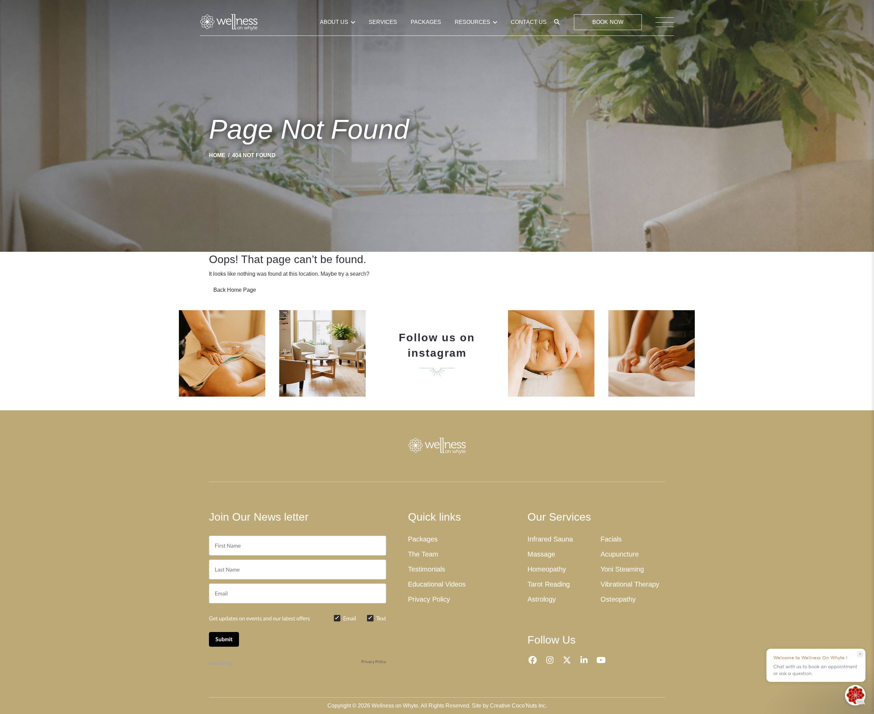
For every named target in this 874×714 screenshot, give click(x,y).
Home (217, 155)
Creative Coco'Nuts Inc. (518, 706)
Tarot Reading (548, 584)
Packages (423, 539)
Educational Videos (437, 584)
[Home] (220, 22)
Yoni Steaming (622, 569)
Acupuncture (620, 554)
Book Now (607, 22)
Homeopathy (546, 569)
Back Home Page (234, 290)
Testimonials (426, 569)
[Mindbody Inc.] (220, 662)
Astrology (541, 599)
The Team (423, 554)
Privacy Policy (373, 661)
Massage (541, 554)
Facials (611, 539)
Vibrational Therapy (630, 584)
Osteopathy (618, 599)
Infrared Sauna (550, 539)
